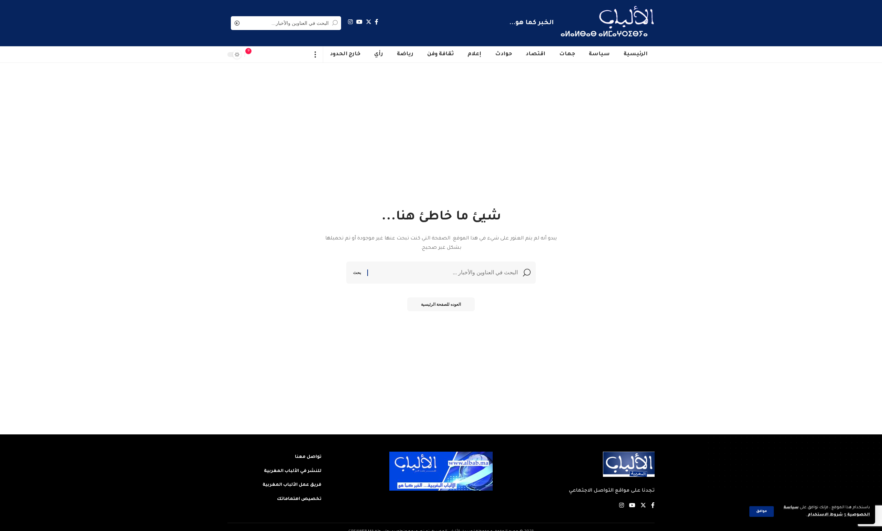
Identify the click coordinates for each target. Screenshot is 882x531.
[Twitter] (368, 22)
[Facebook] (376, 22)
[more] (315, 54)
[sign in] (262, 54)
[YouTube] (359, 22)
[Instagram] (350, 22)
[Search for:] (445, 273)
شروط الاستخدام (825, 515)
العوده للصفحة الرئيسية (441, 304)
